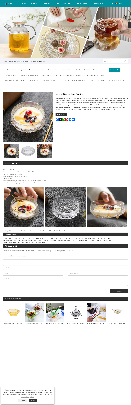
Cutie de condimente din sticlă (27, 240)
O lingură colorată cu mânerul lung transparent (97, 323)
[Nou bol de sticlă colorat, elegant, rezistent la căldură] (55, 312)
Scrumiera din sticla (95, 240)
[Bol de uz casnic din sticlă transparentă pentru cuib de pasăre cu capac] (76, 312)
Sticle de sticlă (29, 238)
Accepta (32, 401)
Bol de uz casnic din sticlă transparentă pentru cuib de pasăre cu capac (76, 323)
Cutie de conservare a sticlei (105, 238)
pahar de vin (26, 242)
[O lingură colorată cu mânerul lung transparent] (96, 312)
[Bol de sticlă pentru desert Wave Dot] (11, 151)
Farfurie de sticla (90, 238)
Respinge (23, 401)
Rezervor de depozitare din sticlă (68, 240)
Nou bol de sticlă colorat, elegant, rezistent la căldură (56, 323)
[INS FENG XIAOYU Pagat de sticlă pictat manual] (117, 312)
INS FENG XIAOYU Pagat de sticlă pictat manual (118, 323)
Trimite (119, 291)
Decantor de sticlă (41, 238)
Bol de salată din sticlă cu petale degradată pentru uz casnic (14, 323)
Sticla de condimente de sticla (47, 240)
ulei (19, 242)
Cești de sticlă (7, 238)
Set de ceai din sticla (54, 238)
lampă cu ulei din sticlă (38, 242)
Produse (10, 61)
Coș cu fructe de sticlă (9, 240)
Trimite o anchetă (61, 114)
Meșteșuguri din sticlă (9, 242)
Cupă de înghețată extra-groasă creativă (35, 323)
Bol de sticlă (18, 61)
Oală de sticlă (83, 240)
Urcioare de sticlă (18, 238)
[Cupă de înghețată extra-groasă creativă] (34, 312)
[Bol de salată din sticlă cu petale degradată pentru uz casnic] (13, 312)
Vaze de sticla (107, 240)
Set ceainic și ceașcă (68, 238)
